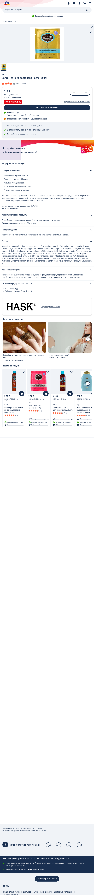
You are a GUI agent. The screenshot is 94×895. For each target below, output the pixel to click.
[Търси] (87, 10)
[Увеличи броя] (86, 92)
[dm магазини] (68, 3)
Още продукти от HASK (50, 307)
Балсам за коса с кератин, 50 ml (36, 407)
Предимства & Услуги (11, 892)
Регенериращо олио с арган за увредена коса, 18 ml (13, 410)
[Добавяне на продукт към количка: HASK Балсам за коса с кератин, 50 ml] (46, 393)
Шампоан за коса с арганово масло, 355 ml (62, 409)
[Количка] (84, 3)
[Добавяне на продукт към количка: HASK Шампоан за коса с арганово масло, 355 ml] (70, 393)
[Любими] (73, 3)
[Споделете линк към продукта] (91, 32)
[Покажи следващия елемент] (88, 339)
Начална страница (9, 21)
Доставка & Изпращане (63, 892)
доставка (17, 98)
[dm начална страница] (6, 3)
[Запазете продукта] (91, 26)
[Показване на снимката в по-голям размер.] (47, 44)
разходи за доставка (34, 828)
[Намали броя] (74, 92)
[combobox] (47, 10)
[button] (90, 3)
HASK (4, 75)
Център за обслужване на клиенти (37, 892)
